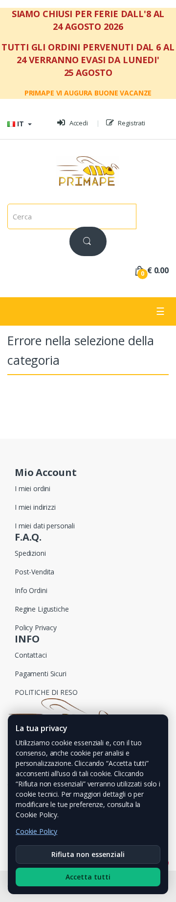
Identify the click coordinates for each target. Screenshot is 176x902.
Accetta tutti (88, 876)
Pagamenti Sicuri (40, 673)
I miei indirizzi (35, 507)
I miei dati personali (45, 525)
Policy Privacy (36, 627)
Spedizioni (30, 553)
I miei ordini (32, 488)
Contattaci (31, 655)
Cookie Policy (36, 831)
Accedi (78, 123)
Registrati (131, 123)
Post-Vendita (34, 571)
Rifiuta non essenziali (88, 854)
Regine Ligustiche (42, 609)
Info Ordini (31, 590)
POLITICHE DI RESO (46, 692)
